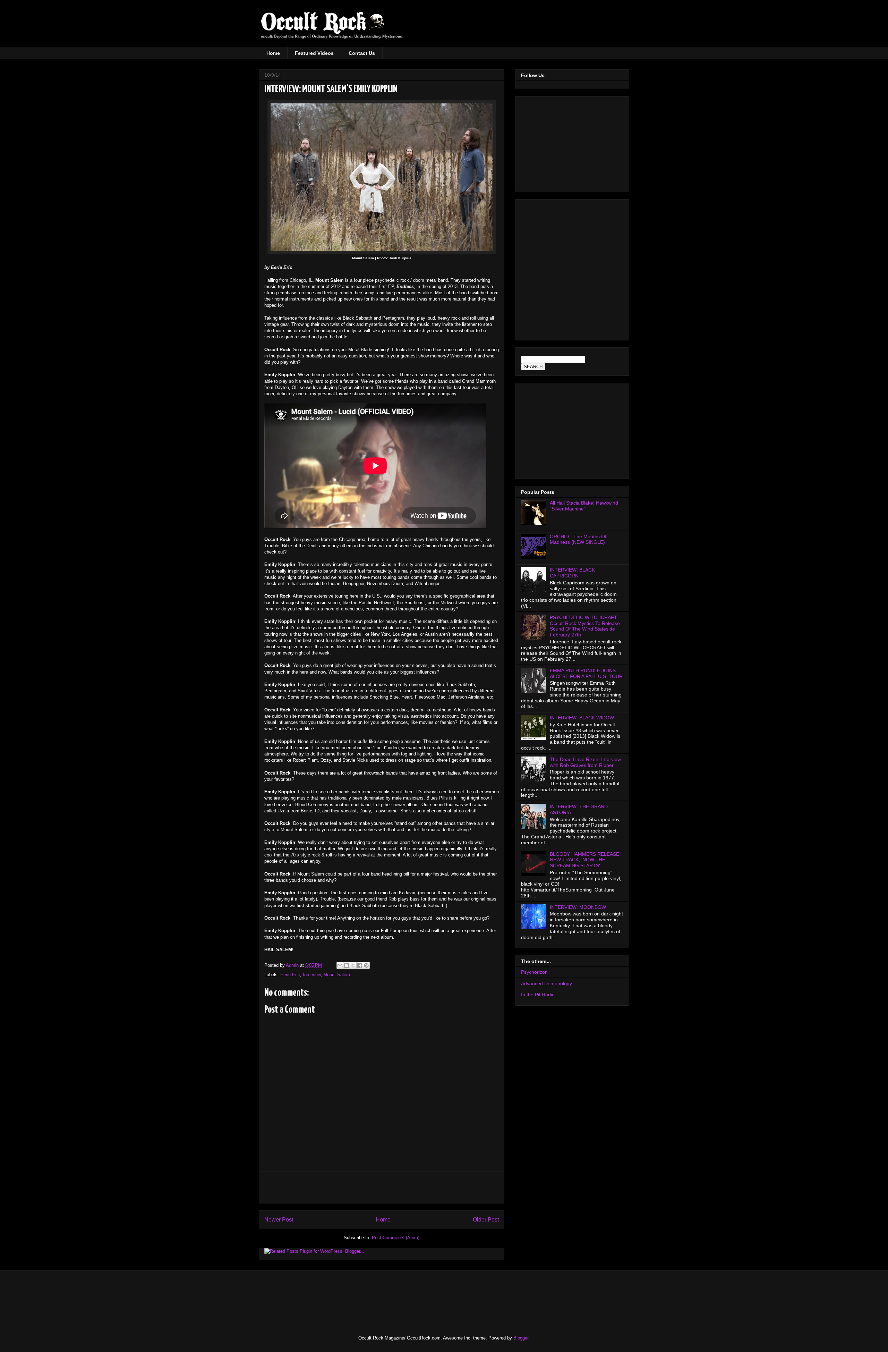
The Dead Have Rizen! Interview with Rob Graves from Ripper (585, 762)
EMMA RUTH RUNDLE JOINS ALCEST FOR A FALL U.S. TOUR (586, 673)
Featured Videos (314, 53)
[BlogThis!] (346, 965)
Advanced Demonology (546, 983)
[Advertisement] (569, 27)
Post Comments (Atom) (395, 1237)
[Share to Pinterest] (366, 965)
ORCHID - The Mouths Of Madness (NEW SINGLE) (578, 539)
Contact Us (362, 53)
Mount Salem (336, 974)
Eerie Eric (290, 974)
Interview (312, 974)
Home (273, 53)
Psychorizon (534, 972)
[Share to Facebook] (359, 965)
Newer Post (278, 1220)
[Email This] (339, 965)
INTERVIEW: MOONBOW (578, 907)
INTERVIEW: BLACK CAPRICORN (572, 572)
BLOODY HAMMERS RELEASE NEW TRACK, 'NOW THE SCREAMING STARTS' (584, 860)
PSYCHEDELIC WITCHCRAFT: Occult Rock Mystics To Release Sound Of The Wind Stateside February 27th (585, 626)
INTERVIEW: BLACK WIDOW (582, 717)
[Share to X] (353, 965)
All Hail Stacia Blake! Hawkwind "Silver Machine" (584, 506)
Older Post (486, 1220)
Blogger (520, 1338)
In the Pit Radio (538, 994)
